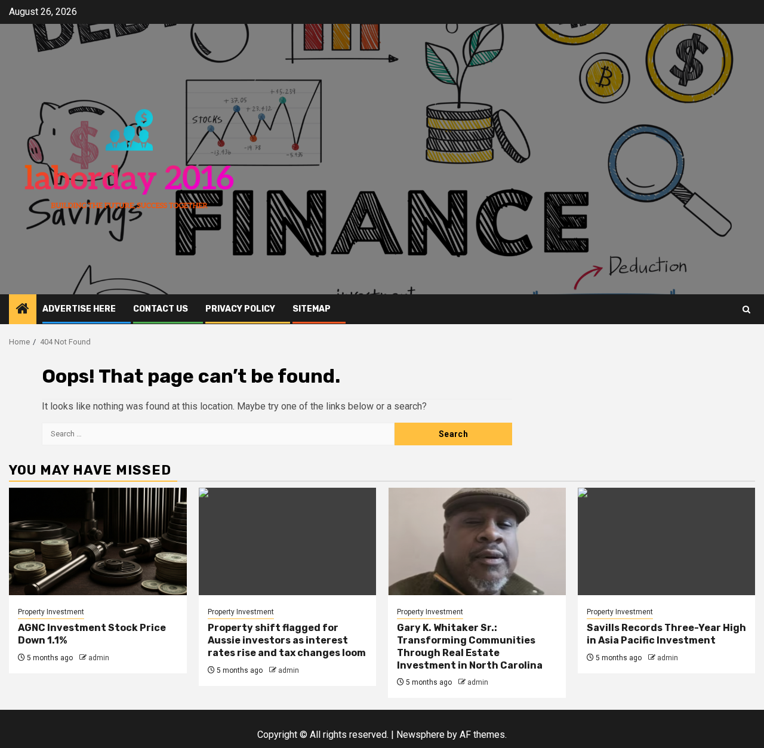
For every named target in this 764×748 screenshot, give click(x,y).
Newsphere (420, 734)
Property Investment (51, 612)
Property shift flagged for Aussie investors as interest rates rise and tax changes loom (287, 640)
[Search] (746, 309)
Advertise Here (79, 309)
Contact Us (160, 309)
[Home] (22, 309)
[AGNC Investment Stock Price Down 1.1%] (98, 541)
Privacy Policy (240, 309)
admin (98, 658)
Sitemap (311, 309)
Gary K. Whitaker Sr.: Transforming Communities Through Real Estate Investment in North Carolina (470, 646)
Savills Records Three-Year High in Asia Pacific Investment (666, 634)
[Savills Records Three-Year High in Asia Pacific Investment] (667, 541)
